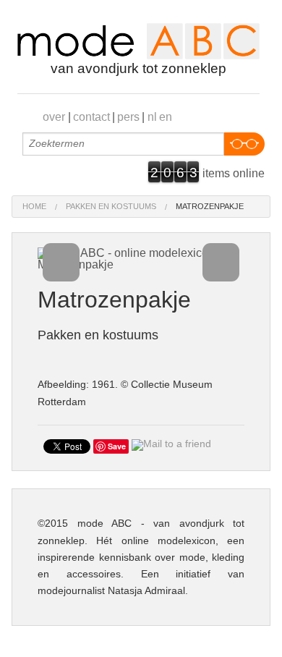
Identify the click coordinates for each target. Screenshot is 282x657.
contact (91, 117)
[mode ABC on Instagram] (258, 116)
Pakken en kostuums (111, 206)
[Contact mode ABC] (185, 116)
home (34, 206)
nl (152, 117)
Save (117, 446)
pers (128, 117)
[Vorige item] (61, 262)
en (165, 117)
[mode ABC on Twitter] (244, 116)
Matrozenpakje (210, 206)
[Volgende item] (221, 262)
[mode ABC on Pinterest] (214, 116)
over (54, 117)
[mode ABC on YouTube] (229, 116)
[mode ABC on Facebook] (200, 116)
